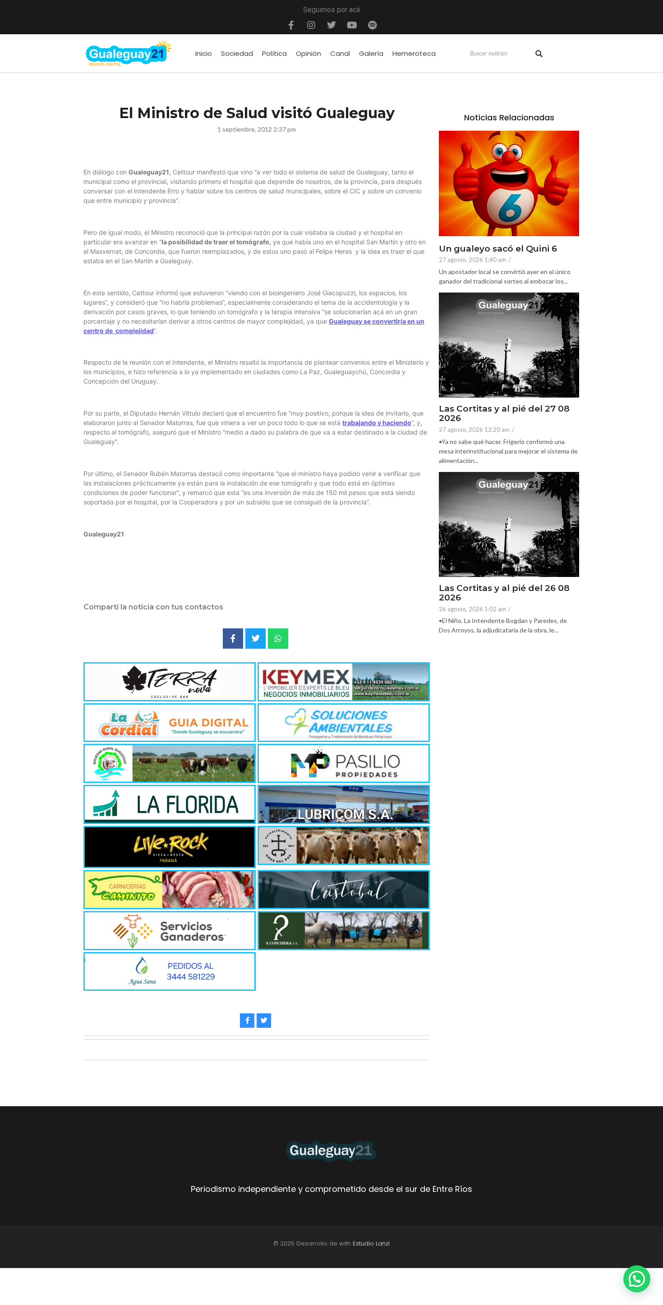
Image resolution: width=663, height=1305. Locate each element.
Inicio (203, 53)
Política (274, 53)
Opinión (308, 53)
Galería (371, 53)
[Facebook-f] (291, 25)
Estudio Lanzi (371, 1243)
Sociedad (237, 53)
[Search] (539, 53)
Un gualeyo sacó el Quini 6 (498, 249)
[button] (636, 1278)
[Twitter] (331, 25)
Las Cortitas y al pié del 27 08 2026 (504, 413)
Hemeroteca (414, 53)
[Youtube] (352, 25)
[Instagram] (311, 25)
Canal (340, 53)
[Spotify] (372, 25)
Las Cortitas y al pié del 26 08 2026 (504, 593)
